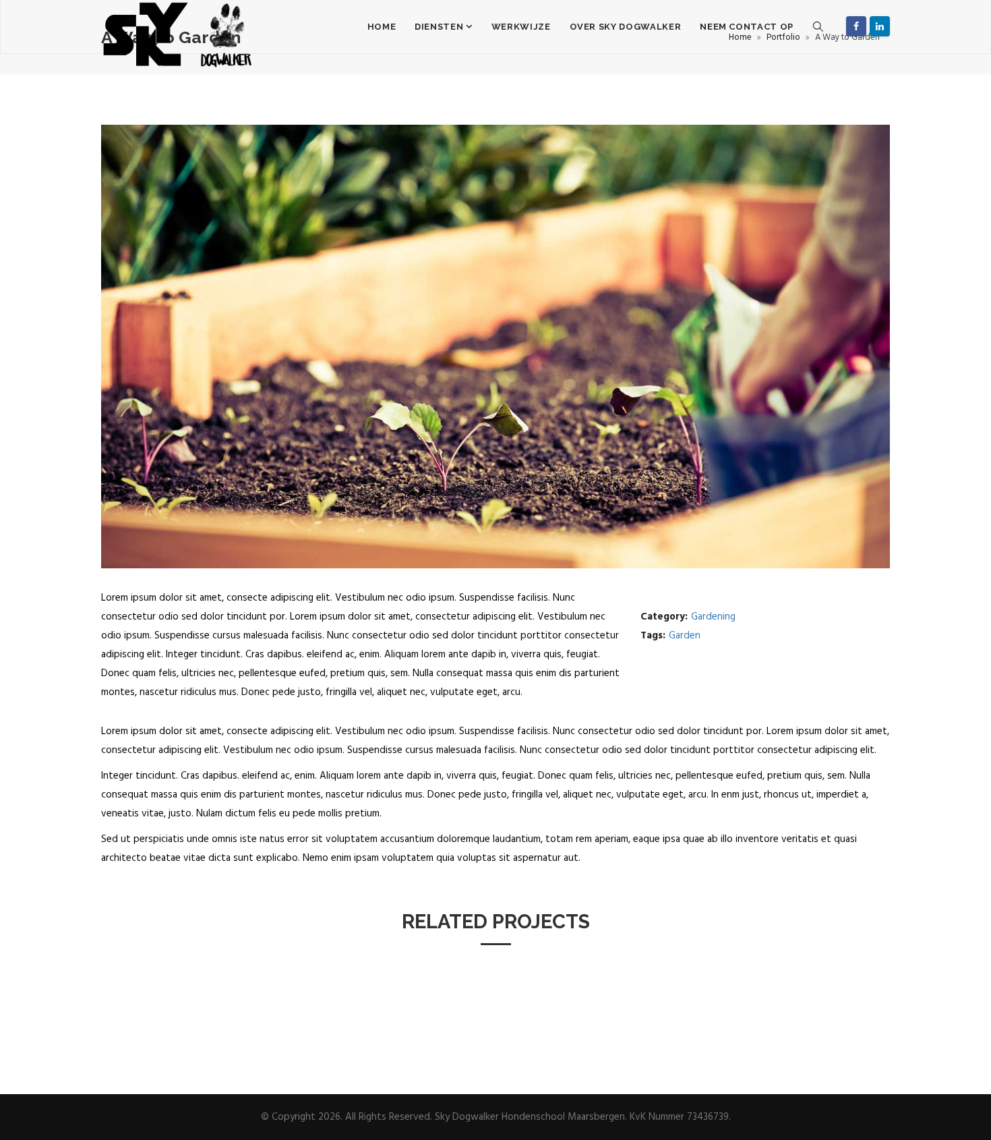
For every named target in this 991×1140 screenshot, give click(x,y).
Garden (684, 636)
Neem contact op (746, 27)
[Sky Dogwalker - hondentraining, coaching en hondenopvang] (178, 27)
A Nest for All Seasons (164, 1011)
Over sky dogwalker (626, 27)
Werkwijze (521, 27)
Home (381, 27)
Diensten (440, 27)
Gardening (713, 617)
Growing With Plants (829, 1011)
